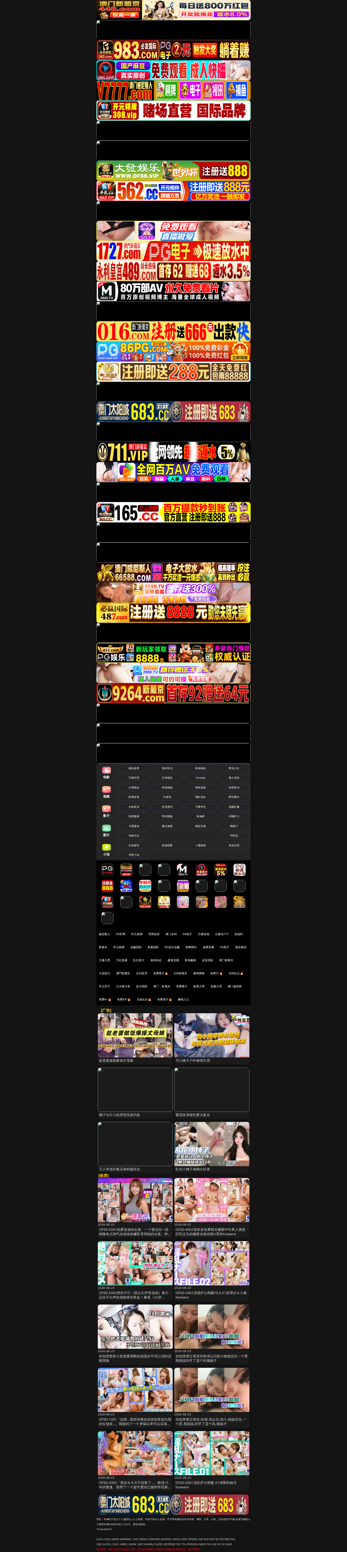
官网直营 (154, 934)
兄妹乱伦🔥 (144, 999)
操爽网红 (191, 947)
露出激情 (167, 826)
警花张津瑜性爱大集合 (193, 1114)
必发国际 (207, 960)
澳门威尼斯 (235, 986)
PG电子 (187, 934)
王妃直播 (122, 960)
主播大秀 (104, 960)
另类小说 (134, 855)
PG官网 (121, 934)
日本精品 (167, 777)
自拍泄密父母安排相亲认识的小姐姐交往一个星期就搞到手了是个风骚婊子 (212, 1358)
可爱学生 (200, 807)
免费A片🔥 (124, 999)
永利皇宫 (141, 973)
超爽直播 (208, 947)
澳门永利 (171, 934)
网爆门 (234, 826)
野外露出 (234, 797)
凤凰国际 (153, 947)
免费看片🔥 (160, 973)
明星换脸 (167, 816)
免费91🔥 (105, 999)
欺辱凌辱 (134, 797)
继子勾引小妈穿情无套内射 (119, 1114)
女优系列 (167, 807)
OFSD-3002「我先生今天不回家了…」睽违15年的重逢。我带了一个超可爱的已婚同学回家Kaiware (133, 1487)
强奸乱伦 (167, 768)
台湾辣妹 (134, 787)
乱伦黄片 (139, 960)
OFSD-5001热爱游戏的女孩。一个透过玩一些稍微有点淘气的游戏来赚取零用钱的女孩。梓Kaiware (134, 1234)
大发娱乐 (104, 973)
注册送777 (222, 934)
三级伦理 (134, 777)
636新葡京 (180, 973)
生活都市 (134, 845)
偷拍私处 (156, 960)
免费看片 (182, 986)
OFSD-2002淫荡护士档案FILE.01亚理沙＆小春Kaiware (211, 1294)
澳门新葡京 (226, 960)
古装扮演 (134, 807)
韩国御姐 (167, 787)
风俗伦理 (234, 845)
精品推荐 (134, 768)
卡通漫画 (134, 826)
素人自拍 (234, 777)
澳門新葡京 (123, 973)
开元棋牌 (137, 934)
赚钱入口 (183, 999)
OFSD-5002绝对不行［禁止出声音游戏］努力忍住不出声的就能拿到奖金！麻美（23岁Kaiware (134, 1297)
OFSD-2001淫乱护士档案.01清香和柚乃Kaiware (206, 1484)
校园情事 (167, 845)
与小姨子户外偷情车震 (193, 1060)
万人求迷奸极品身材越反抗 (119, 1169)
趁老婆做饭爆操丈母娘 (116, 1060)
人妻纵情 (200, 845)
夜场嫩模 (190, 960)
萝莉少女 (234, 768)
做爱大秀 (199, 986)
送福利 (238, 934)
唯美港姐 (200, 787)
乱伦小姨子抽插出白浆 (193, 1169)
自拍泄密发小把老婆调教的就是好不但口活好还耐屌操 (135, 1358)
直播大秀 (216, 986)
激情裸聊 (199, 973)
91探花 (167, 797)
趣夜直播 (173, 960)
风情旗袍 (134, 816)
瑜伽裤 (200, 816)
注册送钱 (203, 934)
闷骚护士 (234, 816)
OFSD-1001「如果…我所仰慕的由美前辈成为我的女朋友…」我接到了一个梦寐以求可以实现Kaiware (135, 1423)
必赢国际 (136, 947)
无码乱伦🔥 (236, 973)
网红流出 (200, 797)
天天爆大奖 (123, 986)
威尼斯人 (104, 934)
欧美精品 (200, 768)
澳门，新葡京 (161, 986)
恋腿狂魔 (234, 807)
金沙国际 (141, 986)
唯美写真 (200, 826)
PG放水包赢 (172, 947)
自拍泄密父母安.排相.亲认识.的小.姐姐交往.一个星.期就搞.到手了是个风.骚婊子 (211, 1421)
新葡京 (103, 947)
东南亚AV (234, 787)
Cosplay (200, 777)
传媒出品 (134, 835)
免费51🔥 (216, 973)
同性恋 (234, 835)
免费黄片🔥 (164, 999)
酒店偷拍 (241, 947)
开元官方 (104, 986)
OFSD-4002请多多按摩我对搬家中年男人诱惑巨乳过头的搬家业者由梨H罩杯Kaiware (210, 1231)
